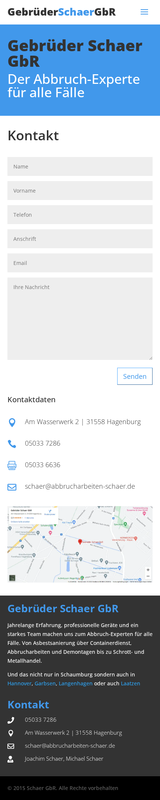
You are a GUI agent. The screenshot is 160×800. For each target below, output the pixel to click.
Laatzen (130, 683)
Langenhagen (76, 683)
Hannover (19, 683)
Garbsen (45, 683)
